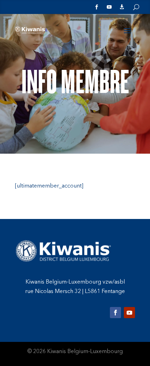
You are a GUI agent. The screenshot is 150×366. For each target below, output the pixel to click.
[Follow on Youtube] (129, 312)
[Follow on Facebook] (115, 312)
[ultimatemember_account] (49, 186)
